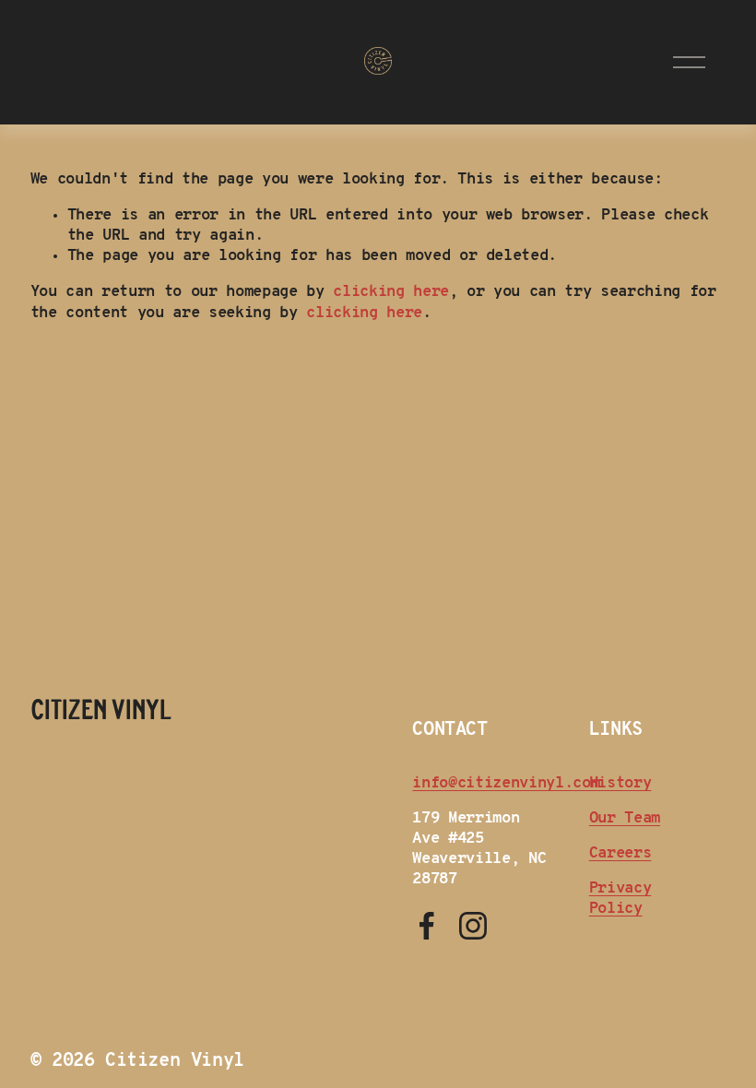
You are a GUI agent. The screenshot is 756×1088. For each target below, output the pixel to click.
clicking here (391, 292)
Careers (620, 853)
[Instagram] (473, 925)
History (620, 783)
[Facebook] (427, 925)
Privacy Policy (620, 899)
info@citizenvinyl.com (505, 783)
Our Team (624, 818)
